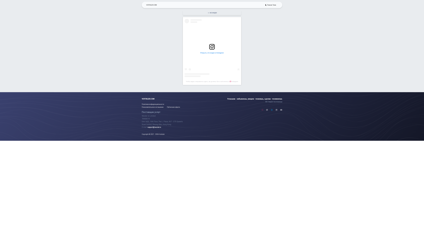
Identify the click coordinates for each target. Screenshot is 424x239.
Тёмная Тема (271, 5)
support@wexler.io (154, 127)
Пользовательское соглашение (152, 107)
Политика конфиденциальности (153, 104)
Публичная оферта (173, 107)
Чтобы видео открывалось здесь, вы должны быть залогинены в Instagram (212, 81)
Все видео (213, 13)
